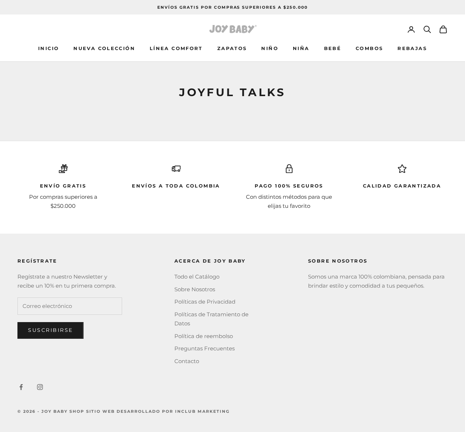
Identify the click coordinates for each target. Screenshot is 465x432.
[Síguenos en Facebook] (21, 387)
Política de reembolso (203, 336)
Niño (269, 48)
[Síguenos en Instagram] (40, 387)
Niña (301, 48)
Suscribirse (50, 330)
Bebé (332, 48)
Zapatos (232, 48)
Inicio (48, 48)
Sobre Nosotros (194, 289)
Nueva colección (104, 48)
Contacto (186, 361)
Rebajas (412, 48)
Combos (369, 48)
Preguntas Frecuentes (204, 348)
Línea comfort (176, 48)
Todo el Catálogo (196, 276)
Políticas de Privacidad (204, 301)
